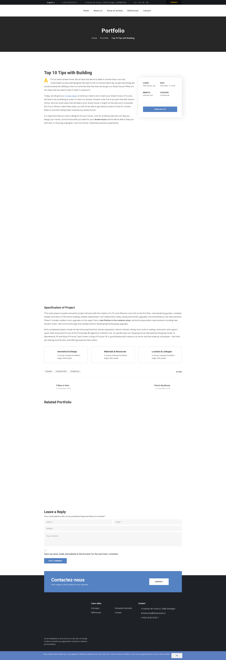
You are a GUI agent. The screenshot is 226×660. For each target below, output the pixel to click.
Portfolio (104, 38)
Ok (177, 656)
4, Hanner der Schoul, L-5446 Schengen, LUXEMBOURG (106, 2)
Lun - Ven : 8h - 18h (141, 2)
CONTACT (159, 582)
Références (96, 612)
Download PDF (160, 109)
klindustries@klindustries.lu (153, 613)
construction (61, 371)
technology (75, 371)
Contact (174, 2)
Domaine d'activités (123, 608)
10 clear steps (71, 96)
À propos (95, 608)
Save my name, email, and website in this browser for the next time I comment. (81, 554)
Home (94, 38)
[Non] (223, 655)
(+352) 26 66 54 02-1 (70, 2)
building (49, 371)
